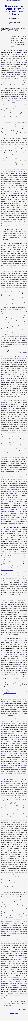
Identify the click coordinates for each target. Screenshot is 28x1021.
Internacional (18, 664)
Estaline (11, 917)
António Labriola (21, 72)
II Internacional (16, 111)
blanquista (14, 985)
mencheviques (5, 781)
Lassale (15, 193)
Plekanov (7, 77)
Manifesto (15, 521)
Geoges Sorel (10, 74)
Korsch (15, 0)
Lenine (18, 85)
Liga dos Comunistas (14, 99)
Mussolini (12, 933)
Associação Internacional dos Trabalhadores (13, 654)
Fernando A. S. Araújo (15, 30)
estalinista (14, 489)
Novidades (20, 0)
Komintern (7, 923)
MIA (7, 0)
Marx (12, 46)
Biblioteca (11, 0)
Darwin (20, 52)
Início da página (14, 1013)
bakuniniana (23, 985)
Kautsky (3, 173)
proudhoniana (5, 985)
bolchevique (4, 226)
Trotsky (8, 406)
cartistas (24, 584)
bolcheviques (19, 360)
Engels (24, 193)
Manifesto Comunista (10, 693)
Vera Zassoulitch (21, 767)
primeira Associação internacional (12, 981)
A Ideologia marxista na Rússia (10, 753)
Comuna (12, 731)
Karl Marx (19, 50)
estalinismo (4, 378)
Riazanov (10, 226)
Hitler (4, 933)
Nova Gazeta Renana (7, 529)
